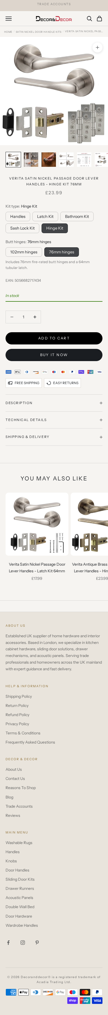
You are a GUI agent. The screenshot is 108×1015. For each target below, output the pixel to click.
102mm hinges (23, 252)
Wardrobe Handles (22, 925)
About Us (14, 769)
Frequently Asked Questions (30, 742)
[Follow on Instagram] (22, 942)
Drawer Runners (20, 888)
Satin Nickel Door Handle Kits (38, 31)
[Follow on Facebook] (8, 942)
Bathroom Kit (77, 216)
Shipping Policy (19, 696)
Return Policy (17, 705)
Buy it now (54, 354)
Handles (17, 216)
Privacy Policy (17, 723)
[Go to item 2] (31, 159)
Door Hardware (19, 916)
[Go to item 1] (13, 159)
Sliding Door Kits (20, 879)
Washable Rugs (19, 842)
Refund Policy (17, 714)
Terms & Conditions (23, 733)
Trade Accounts (19, 806)
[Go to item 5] (84, 159)
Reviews (13, 815)
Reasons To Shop (21, 787)
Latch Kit (45, 216)
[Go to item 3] (48, 159)
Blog (9, 797)
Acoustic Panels (19, 897)
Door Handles (17, 870)
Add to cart (54, 338)
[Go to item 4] (66, 159)
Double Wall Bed (20, 906)
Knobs (11, 860)
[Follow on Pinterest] (37, 942)
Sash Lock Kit (22, 228)
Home (8, 31)
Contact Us (15, 778)
